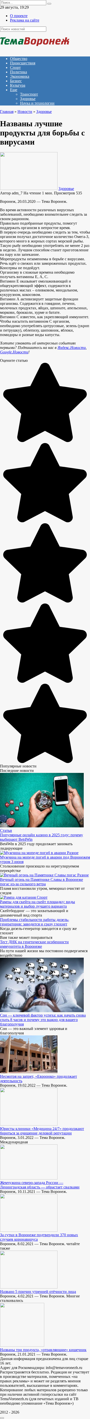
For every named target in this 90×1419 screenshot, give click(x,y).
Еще (13, 90)
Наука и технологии (37, 103)
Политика (18, 72)
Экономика (19, 76)
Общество (18, 58)
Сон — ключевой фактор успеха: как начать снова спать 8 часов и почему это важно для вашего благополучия (43, 1019)
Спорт (15, 67)
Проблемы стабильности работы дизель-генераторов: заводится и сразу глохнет (34, 922)
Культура (17, 85)
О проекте (19, 16)
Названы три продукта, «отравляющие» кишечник (43, 1350)
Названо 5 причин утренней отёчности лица (38, 1291)
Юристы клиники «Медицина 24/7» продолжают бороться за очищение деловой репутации (42, 1131)
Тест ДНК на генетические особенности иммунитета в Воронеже (34, 944)
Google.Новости (14, 352)
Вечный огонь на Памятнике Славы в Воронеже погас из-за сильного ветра (41, 881)
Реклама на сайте (24, 20)
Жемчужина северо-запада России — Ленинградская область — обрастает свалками (40, 1185)
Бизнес (16, 81)
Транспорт (29, 94)
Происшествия (22, 63)
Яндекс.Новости (72, 347)
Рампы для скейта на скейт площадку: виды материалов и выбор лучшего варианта (37, 904)
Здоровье (28, 99)
